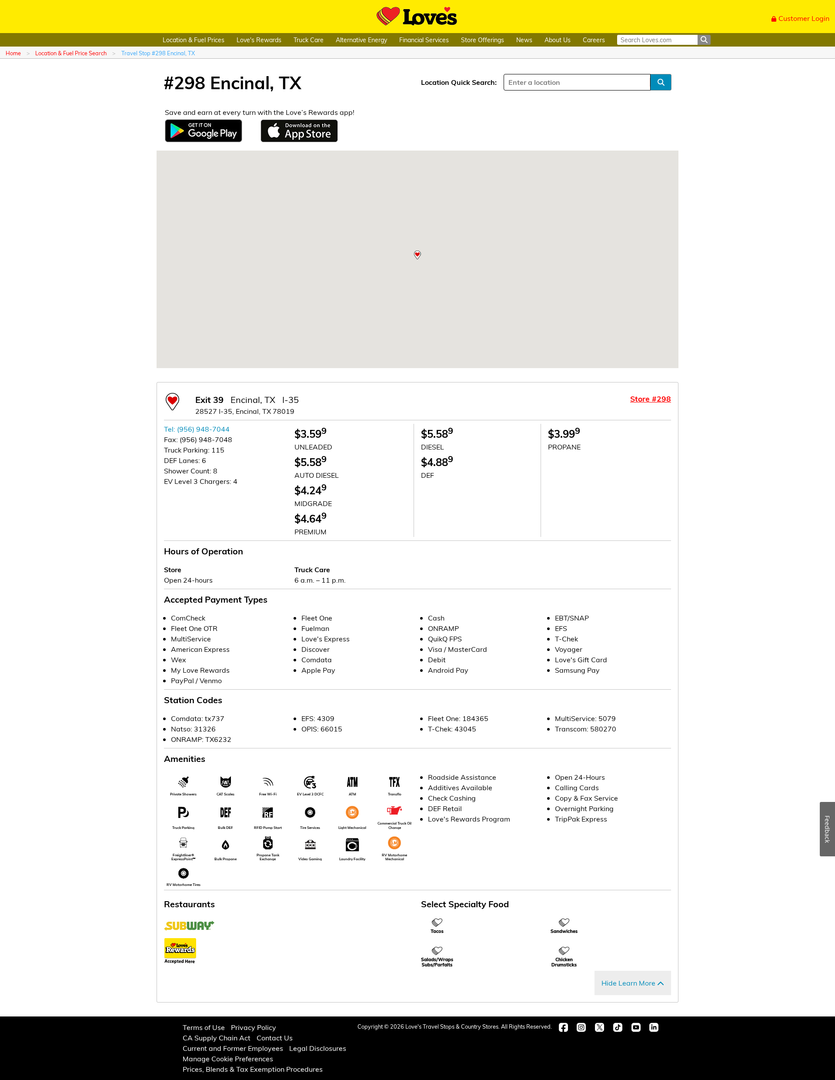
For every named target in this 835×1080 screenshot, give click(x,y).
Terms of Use (204, 1027)
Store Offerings (482, 40)
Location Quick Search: (459, 82)
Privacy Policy (253, 1027)
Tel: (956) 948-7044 (197, 428)
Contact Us (275, 1037)
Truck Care (309, 40)
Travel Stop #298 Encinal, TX (158, 53)
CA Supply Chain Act (216, 1037)
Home (13, 53)
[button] (417, 255)
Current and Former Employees (233, 1048)
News (524, 40)
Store (172, 569)
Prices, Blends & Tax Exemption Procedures (253, 1068)
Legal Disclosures (317, 1048)
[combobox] (509, 82)
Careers (594, 40)
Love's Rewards (259, 40)
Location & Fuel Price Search (71, 53)
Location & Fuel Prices (193, 40)
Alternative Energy (361, 40)
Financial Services (424, 40)
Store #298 (650, 398)
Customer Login (803, 18)
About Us (557, 40)
